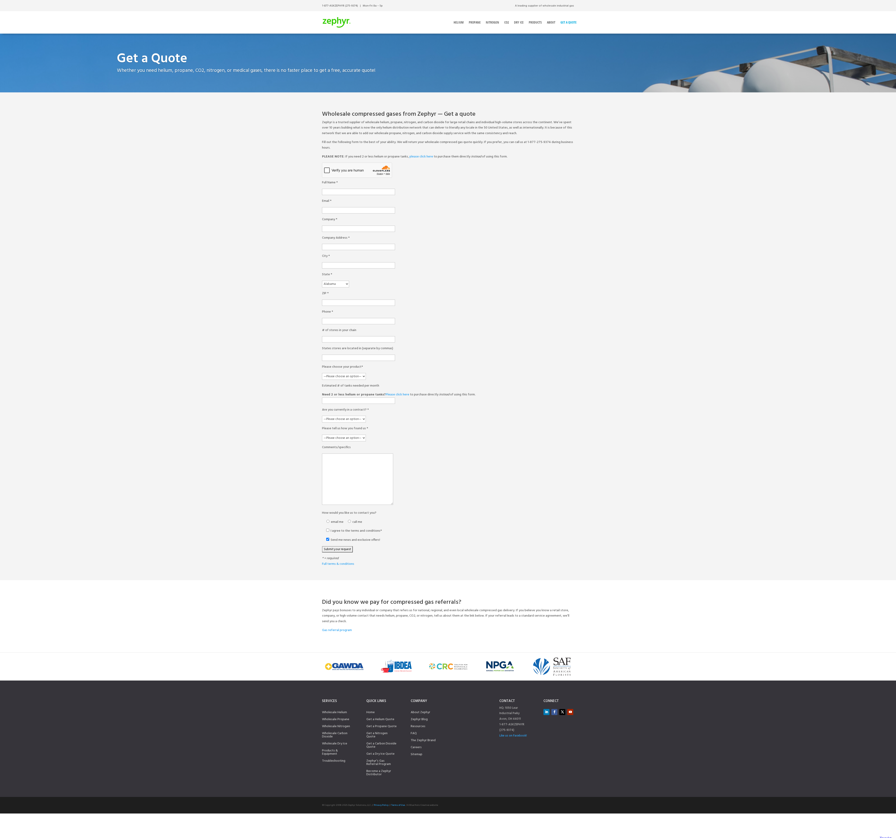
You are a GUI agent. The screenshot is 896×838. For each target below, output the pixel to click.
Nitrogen (492, 22)
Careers (416, 748)
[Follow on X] (562, 712)
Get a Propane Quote (381, 727)
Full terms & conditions (338, 564)
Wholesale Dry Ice (334, 744)
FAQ (414, 734)
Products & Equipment (330, 753)
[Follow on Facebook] (554, 712)
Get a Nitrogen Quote (377, 735)
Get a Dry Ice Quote (380, 754)
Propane (475, 22)
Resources (418, 727)
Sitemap (416, 755)
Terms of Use (398, 805)
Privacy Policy (381, 805)
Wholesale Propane (335, 720)
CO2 (506, 22)
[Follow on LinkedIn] (546, 712)
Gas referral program (337, 630)
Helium (459, 22)
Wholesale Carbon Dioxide (334, 735)
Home (370, 713)
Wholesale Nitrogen (336, 727)
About (551, 22)
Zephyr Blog (419, 720)
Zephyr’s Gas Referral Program (378, 763)
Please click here (397, 394)
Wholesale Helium (334, 713)
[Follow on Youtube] (570, 712)
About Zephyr (420, 713)
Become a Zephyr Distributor (378, 773)
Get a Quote (568, 22)
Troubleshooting (333, 761)
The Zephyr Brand (423, 741)
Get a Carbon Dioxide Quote (381, 746)
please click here (421, 156)
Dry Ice (519, 22)
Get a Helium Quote (380, 720)
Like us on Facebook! (513, 735)
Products (535, 22)
